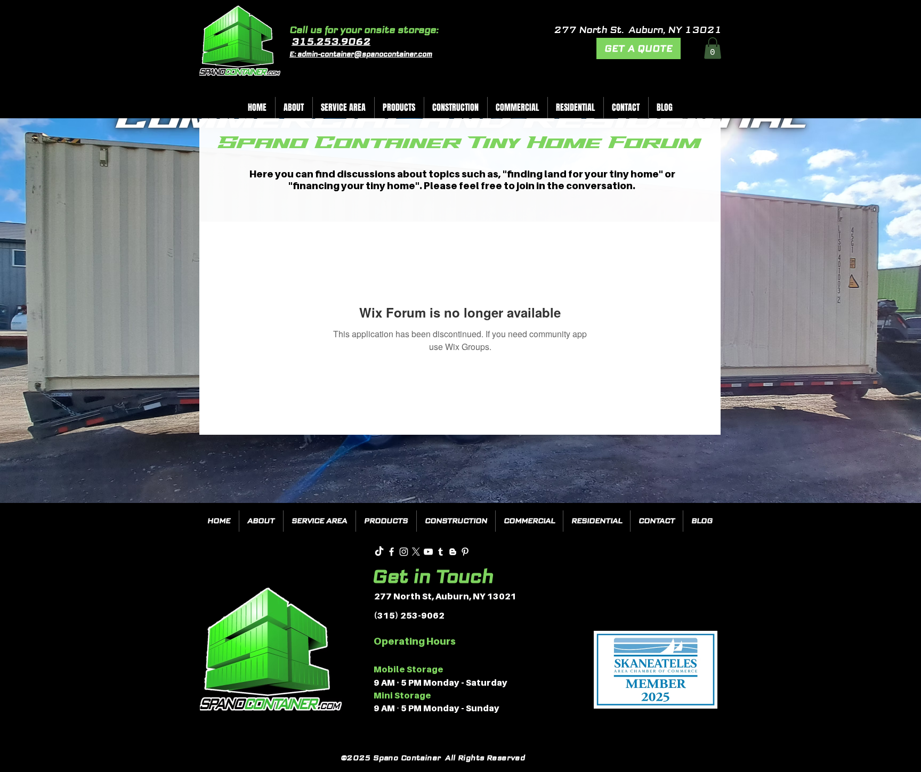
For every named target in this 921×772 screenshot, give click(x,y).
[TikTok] (379, 551)
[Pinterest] (465, 551)
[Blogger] (452, 551)
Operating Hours (415, 641)
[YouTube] (428, 551)
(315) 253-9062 (409, 615)
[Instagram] (403, 551)
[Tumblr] (440, 551)
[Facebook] (391, 551)
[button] (713, 48)
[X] (416, 551)
